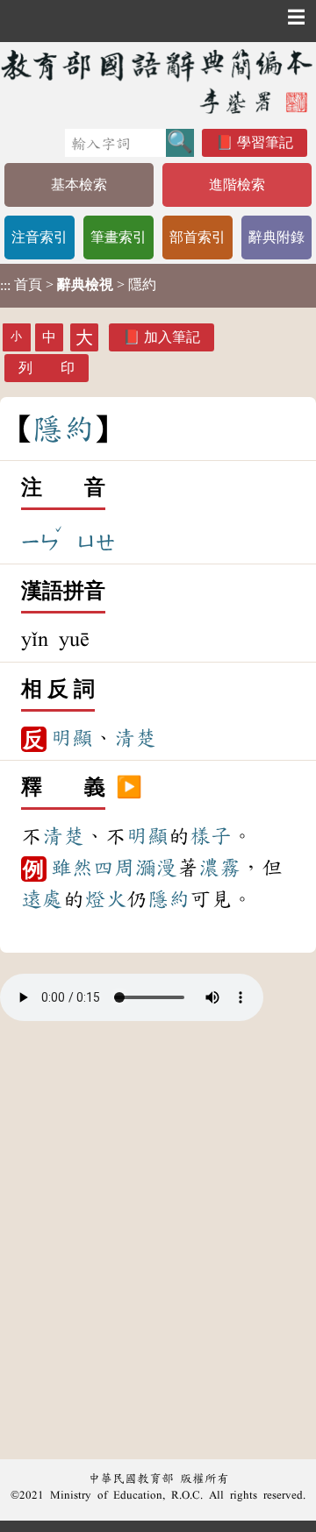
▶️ (129, 787)
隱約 (168, 899)
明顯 (72, 737)
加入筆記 (172, 337)
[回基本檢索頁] (158, 81)
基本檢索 (79, 184)
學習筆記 (265, 142)
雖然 (72, 867)
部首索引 (197, 237)
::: (5, 285)
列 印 (46, 367)
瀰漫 (156, 867)
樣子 (211, 836)
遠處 (42, 899)
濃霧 (219, 867)
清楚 (135, 737)
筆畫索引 (118, 237)
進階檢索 (237, 184)
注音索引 (39, 237)
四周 (114, 867)
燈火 (105, 899)
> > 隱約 (78, 285)
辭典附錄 (276, 237)
